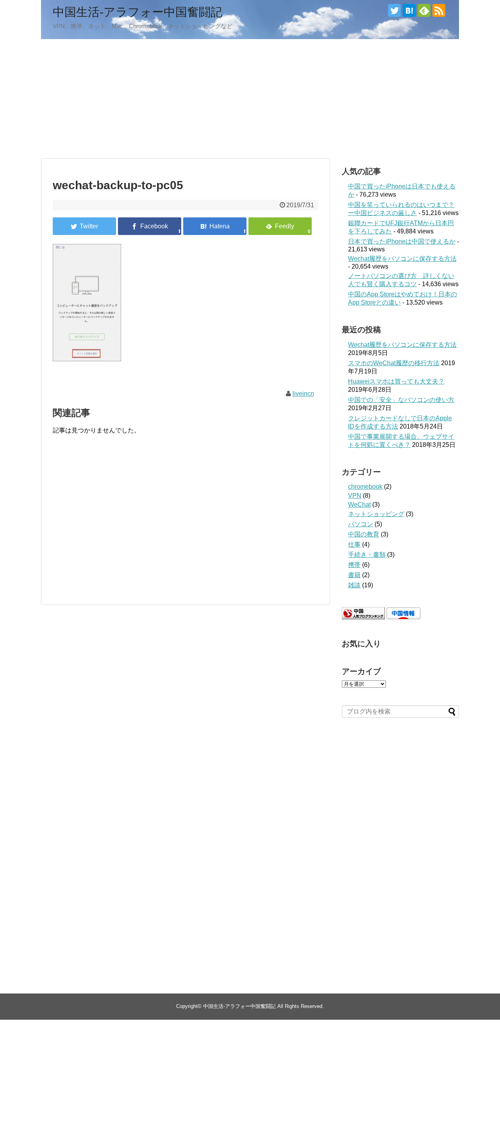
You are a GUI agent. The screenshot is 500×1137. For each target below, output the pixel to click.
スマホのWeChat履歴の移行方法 (393, 363)
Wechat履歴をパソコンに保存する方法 (402, 258)
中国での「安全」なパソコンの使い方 (401, 399)
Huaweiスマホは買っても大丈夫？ (396, 381)
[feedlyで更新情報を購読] (424, 10)
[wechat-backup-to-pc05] (214, 226)
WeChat (359, 504)
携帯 (354, 564)
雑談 (354, 585)
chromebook (365, 486)
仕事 (354, 544)
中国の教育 (363, 534)
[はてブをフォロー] (409, 10)
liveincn (303, 393)
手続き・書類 (367, 554)
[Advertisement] (250, 97)
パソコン (360, 524)
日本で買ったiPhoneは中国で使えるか (401, 241)
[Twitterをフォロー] (394, 10)
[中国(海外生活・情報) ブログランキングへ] (363, 617)
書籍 (354, 575)
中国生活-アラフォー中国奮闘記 (137, 11)
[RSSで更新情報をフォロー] (438, 10)
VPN (354, 495)
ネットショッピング (376, 514)
